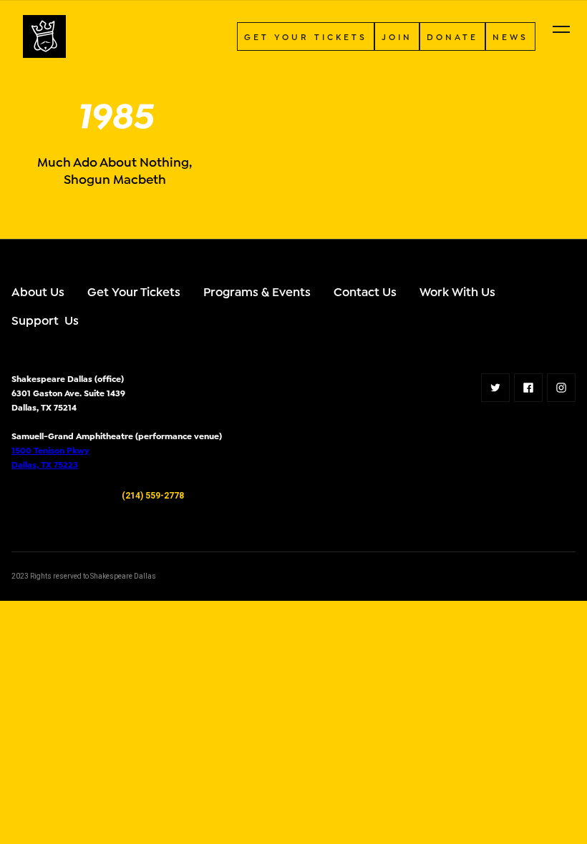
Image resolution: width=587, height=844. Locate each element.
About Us (37, 290)
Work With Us (457, 290)
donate (452, 36)
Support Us (45, 319)
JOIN (397, 36)
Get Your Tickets (133, 290)
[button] (561, 29)
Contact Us (365, 290)
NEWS (510, 36)
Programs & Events (257, 290)
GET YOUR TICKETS (305, 36)
